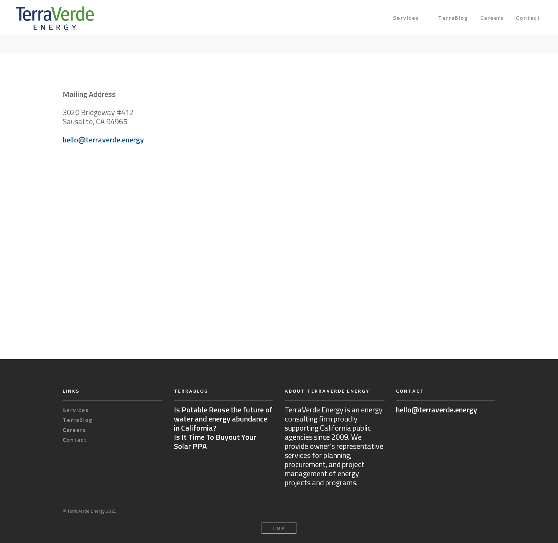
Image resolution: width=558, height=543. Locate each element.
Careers (492, 18)
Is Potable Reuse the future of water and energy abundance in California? (223, 419)
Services (406, 18)
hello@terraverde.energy (103, 139)
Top (279, 528)
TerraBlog (453, 18)
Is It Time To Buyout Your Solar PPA (215, 441)
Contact (528, 18)
